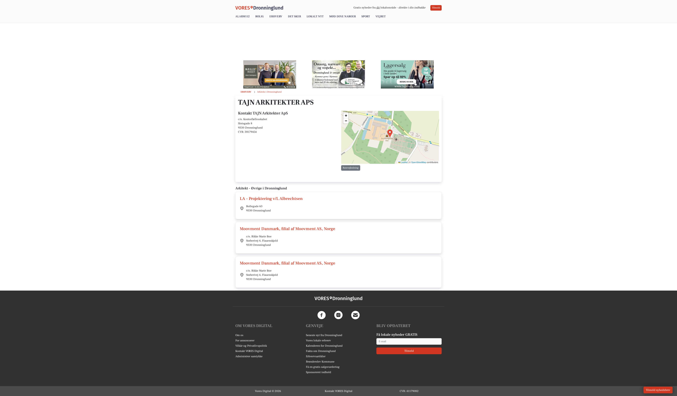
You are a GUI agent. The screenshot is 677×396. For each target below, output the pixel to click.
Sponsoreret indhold (318, 372)
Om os (239, 335)
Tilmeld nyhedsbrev (658, 390)
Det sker (294, 16)
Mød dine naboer (342, 16)
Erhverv (275, 16)
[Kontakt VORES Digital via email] (355, 315)
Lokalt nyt (315, 16)
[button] (390, 133)
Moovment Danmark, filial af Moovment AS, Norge (287, 228)
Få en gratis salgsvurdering (323, 367)
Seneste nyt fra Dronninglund (324, 335)
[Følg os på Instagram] (338, 315)
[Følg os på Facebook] (321, 315)
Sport (365, 16)
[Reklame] (269, 74)
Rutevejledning (351, 167)
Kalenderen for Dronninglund (324, 346)
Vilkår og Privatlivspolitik (251, 346)
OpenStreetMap (418, 162)
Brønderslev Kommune (320, 361)
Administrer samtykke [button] (249, 356)
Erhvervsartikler (315, 356)
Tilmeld (436, 7)
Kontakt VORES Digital (249, 351)
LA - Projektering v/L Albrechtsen (271, 198)
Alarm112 (242, 16)
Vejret (381, 16)
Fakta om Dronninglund (321, 351)
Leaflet (403, 162)
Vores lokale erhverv (318, 340)
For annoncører (244, 340)
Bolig (259, 16)
